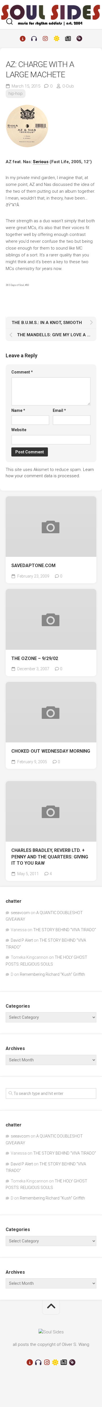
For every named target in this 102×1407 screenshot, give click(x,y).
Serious (40, 161)
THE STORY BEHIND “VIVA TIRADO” (64, 929)
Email (59, 410)
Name (18, 410)
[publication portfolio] (68, 39)
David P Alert (22, 940)
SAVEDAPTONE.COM (33, 565)
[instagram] (45, 39)
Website (18, 430)
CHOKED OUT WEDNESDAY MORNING (50, 751)
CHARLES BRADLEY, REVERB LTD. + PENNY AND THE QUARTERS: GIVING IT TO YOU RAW (49, 857)
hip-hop (15, 93)
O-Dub (68, 86)
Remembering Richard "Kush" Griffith (52, 974)
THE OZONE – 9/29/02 (34, 658)
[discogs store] (79, 39)
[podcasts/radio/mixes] (34, 39)
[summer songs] (56, 39)
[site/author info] (22, 39)
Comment (22, 372)
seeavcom (20, 912)
